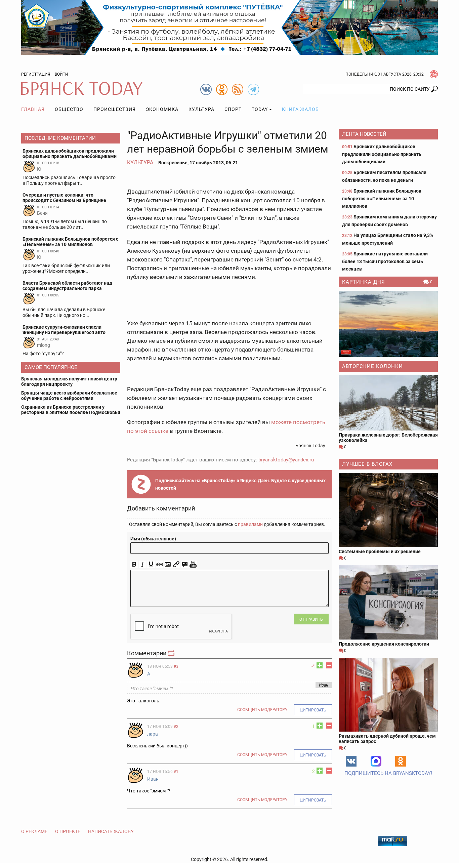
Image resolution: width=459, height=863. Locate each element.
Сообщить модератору (262, 709)
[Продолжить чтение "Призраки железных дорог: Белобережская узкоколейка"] (388, 402)
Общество (69, 109)
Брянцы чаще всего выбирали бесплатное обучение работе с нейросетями (69, 395)
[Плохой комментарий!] (329, 665)
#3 (176, 666)
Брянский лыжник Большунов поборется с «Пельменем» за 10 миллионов (381, 198)
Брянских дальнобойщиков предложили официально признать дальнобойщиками (381, 154)
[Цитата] (185, 564)
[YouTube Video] (193, 564)
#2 (176, 726)
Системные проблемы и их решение (380, 551)
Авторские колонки (372, 366)
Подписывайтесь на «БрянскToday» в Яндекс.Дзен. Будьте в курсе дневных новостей (240, 484)
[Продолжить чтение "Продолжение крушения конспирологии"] (388, 602)
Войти (61, 74)
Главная (33, 109)
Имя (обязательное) (153, 538)
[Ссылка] (176, 564)
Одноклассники (400, 761)
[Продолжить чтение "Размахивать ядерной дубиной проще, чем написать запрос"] (388, 694)
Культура (201, 109)
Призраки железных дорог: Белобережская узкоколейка (388, 437)
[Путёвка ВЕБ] (229, 27)
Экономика (162, 109)
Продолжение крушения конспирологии (384, 644)
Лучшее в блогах (367, 464)
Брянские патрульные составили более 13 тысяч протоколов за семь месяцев (385, 261)
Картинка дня (363, 282)
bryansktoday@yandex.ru (286, 460)
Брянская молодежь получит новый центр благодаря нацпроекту (69, 381)
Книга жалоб (300, 109)
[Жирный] (134, 564)
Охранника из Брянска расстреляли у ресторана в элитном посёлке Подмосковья (70, 409)
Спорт (233, 109)
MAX (376, 761)
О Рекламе (34, 831)
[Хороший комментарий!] (320, 665)
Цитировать (313, 710)
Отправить (311, 619)
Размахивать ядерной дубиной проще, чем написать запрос (387, 738)
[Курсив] (143, 564)
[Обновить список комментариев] (172, 653)
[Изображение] (168, 564)
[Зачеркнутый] (159, 564)
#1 (176, 771)
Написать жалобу (111, 831)
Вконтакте (351, 761)
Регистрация (35, 74)
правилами (250, 524)
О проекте (67, 831)
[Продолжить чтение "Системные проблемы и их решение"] (388, 510)
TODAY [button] (260, 109)
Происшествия (114, 109)
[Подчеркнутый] (151, 564)
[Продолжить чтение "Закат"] (388, 324)
